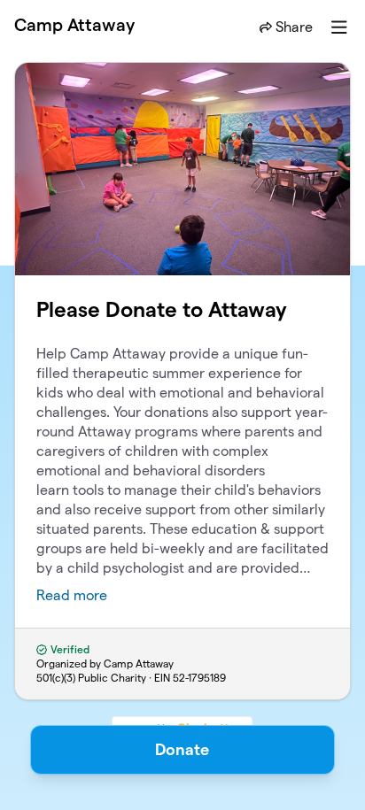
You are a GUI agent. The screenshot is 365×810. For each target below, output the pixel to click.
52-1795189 (199, 677)
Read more (71, 595)
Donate (182, 749)
